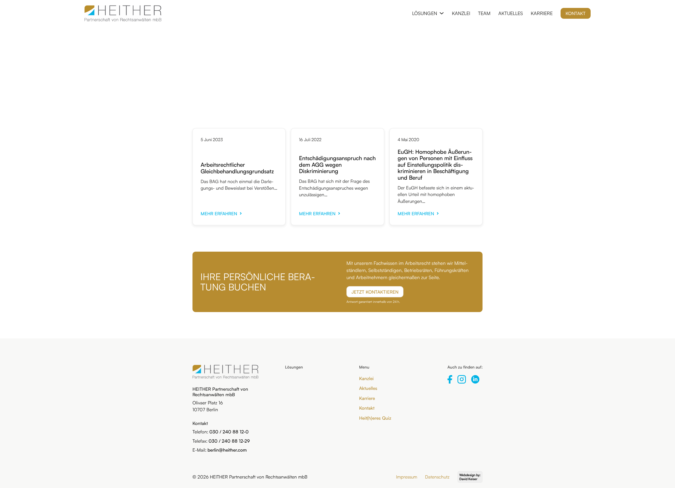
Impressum (406, 477)
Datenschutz (437, 477)
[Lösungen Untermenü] (441, 13)
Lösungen (424, 13)
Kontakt (576, 13)
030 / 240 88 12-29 (229, 441)
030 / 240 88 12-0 (229, 431)
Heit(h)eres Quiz (375, 418)
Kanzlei (461, 13)
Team (484, 13)
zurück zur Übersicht (337, 51)
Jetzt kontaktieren (374, 292)
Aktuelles (510, 13)
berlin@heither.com (227, 450)
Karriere (542, 13)
